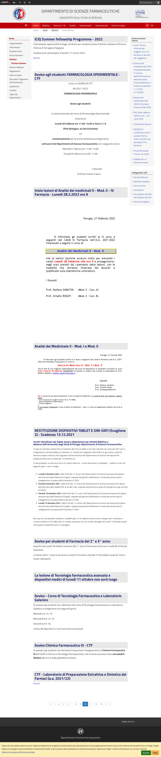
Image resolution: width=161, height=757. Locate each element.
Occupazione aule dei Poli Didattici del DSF (143, 196)
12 (96, 704)
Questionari (14, 86)
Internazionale (101, 25)
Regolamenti (14, 71)
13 (101, 704)
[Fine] (110, 704)
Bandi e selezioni (16, 67)
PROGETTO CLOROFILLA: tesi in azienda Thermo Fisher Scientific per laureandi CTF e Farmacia (142, 137)
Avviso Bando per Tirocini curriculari (141, 152)
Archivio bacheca (18, 63)
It (147, 25)
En (152, 25)
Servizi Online (140, 185)
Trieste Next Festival (142, 124)
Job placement (85, 25)
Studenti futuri (15, 51)
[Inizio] (51, 704)
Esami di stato (15, 75)
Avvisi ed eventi (16, 55)
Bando (36, 58)
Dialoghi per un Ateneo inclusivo (141, 161)
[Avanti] (106, 704)
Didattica (46, 25)
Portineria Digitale (141, 201)
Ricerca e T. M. (60, 25)
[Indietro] (55, 704)
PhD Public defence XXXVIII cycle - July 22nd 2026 (142, 115)
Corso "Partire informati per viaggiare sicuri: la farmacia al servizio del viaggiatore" (142, 52)
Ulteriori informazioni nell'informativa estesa (18, 752)
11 (91, 704)
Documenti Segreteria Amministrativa (18, 81)
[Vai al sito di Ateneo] (19, 14)
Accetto (146, 752)
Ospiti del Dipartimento (15, 96)
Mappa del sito (128, 721)
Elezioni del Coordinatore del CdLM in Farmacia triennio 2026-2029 (142, 102)
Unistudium (139, 189)
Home (35, 25)
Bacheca (13, 59)
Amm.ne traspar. (118, 25)
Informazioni (14, 47)
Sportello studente (142, 181)
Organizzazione (16, 43)
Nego (155, 752)
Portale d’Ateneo (141, 177)
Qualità (72, 25)
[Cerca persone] (158, 2)
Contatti (12, 90)
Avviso (36, 683)
